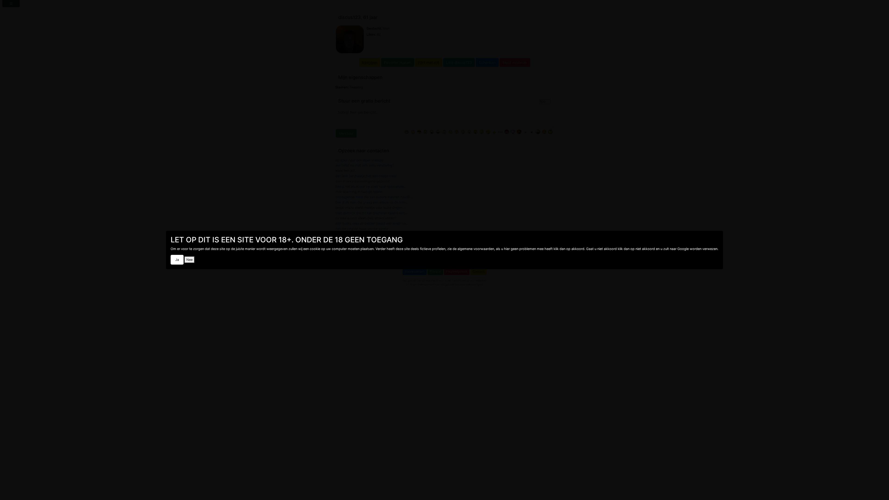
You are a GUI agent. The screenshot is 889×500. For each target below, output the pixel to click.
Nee (189, 260)
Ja (177, 260)
